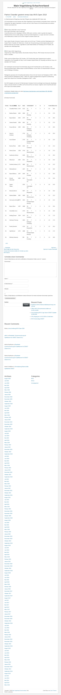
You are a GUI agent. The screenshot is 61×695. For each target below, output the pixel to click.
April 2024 (6, 440)
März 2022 (7, 483)
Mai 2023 (6, 460)
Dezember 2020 (8, 511)
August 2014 (7, 673)
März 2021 (7, 506)
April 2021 (6, 504)
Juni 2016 (6, 627)
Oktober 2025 (7, 401)
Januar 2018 (7, 589)
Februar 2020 (7, 531)
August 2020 (7, 520)
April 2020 (6, 527)
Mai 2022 (6, 481)
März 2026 (7, 390)
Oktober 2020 (7, 515)
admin (14, 16)
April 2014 (6, 682)
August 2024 (7, 431)
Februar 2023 (7, 467)
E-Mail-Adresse (8, 283)
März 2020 (7, 529)
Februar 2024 (7, 444)
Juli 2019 (6, 547)
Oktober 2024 (7, 426)
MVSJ (32, 380)
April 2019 (6, 554)
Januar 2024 (7, 447)
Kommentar (7, 261)
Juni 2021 (6, 499)
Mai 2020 (6, 525)
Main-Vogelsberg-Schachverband (31, 5)
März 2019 (7, 557)
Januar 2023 (7, 470)
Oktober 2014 (7, 669)
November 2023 (8, 449)
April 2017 (6, 607)
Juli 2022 (6, 479)
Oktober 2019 (7, 541)
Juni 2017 (6, 602)
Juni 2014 (6, 678)
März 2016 (7, 632)
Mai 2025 (6, 410)
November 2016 (8, 618)
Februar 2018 (7, 586)
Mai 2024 (6, 438)
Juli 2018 (6, 575)
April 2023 (6, 463)
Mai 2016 (6, 630)
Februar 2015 (7, 662)
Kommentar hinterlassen (23, 16)
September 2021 (8, 495)
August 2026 (7, 378)
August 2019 (7, 545)
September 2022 (8, 476)
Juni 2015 (6, 653)
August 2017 (7, 598)
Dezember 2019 (8, 536)
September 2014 (8, 671)
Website (6, 288)
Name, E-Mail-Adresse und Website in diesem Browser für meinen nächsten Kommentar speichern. (28, 295)
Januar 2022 (7, 488)
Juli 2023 (6, 456)
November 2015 (8, 641)
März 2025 (7, 415)
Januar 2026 (7, 394)
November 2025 (8, 399)
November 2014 (8, 666)
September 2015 (8, 646)
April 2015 (6, 657)
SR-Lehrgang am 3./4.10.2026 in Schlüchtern (42, 316)
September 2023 (8, 454)
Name (6, 278)
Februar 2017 (7, 611)
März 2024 (7, 442)
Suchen (6, 302)
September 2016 (8, 623)
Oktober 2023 (7, 451)
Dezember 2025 (8, 396)
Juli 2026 (6, 380)
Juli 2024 (6, 433)
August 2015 (7, 648)
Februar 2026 (7, 392)
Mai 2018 (6, 579)
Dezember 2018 (8, 563)
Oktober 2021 (7, 492)
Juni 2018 (6, 577)
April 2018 (6, 582)
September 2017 (8, 595)
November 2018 (8, 566)
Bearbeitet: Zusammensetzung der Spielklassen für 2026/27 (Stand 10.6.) (16, 346)
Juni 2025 (6, 408)
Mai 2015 (6, 655)
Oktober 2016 (7, 621)
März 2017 (7, 609)
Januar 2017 (7, 614)
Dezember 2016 (8, 616)
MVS (7, 243)
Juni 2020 (6, 522)
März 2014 (7, 685)
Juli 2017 (6, 600)
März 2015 (7, 659)
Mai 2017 (6, 605)
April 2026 (6, 387)
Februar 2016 (7, 634)
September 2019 (8, 543)
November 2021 (8, 490)
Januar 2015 (7, 664)
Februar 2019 (7, 559)
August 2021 (7, 497)
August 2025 (7, 406)
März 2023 (7, 465)
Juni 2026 (6, 383)
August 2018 (7, 572)
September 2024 (8, 428)
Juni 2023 (6, 458)
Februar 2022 (7, 486)
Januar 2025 (7, 419)
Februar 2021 (7, 508)
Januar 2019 (7, 561)
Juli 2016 (6, 625)
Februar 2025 (7, 417)
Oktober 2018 (7, 568)
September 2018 (8, 570)
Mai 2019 (6, 552)
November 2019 (8, 538)
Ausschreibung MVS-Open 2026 (16, 328)
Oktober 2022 (7, 474)
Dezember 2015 (8, 639)
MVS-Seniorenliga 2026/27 (37, 318)
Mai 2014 (6, 680)
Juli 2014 (6, 675)
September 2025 (8, 403)
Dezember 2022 (8, 472)
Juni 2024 (6, 435)
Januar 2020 (7, 534)
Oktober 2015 (7, 643)
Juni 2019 (6, 550)
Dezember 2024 (8, 422)
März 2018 (7, 584)
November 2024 (8, 424)
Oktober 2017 (7, 593)
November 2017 (8, 591)
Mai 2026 (6, 385)
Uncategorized (34, 383)
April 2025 (6, 412)
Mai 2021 (6, 502)
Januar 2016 (7, 637)
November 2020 (8, 513)
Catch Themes (53, 690)
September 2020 (8, 518)
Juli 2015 (6, 650)
